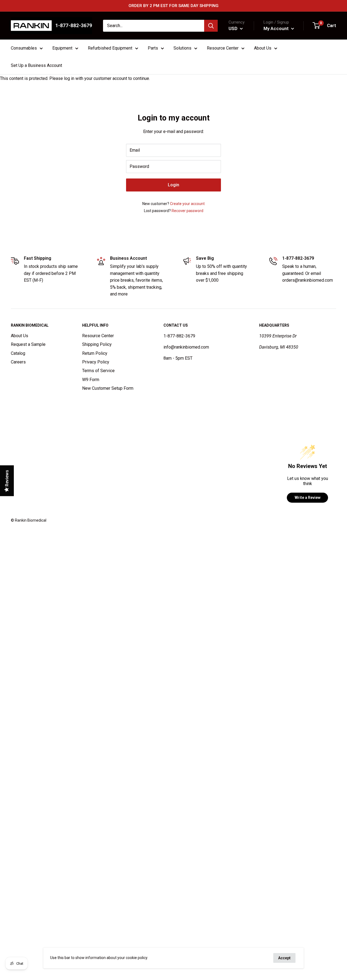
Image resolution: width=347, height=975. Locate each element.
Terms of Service (98, 370)
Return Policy (94, 353)
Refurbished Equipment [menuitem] (110, 48)
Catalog (18, 353)
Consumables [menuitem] (24, 48)
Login (173, 184)
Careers (18, 362)
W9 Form (90, 379)
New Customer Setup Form (107, 388)
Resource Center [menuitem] (223, 48)
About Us (19, 335)
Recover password (187, 211)
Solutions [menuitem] (182, 48)
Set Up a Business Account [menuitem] (36, 65)
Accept (284, 958)
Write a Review (307, 497)
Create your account (187, 204)
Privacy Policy (95, 362)
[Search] (211, 26)
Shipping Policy (97, 344)
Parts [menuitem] (153, 48)
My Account (277, 28)
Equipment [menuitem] (62, 48)
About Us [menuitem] (262, 48)
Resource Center (98, 335)
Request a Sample (28, 344)
